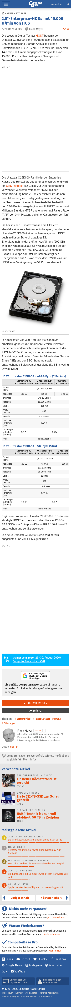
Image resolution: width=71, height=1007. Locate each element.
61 (21, 821)
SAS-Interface (14, 185)
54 (21, 803)
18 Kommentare (36, 702)
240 (21, 786)
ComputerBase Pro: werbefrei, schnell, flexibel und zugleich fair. (37, 757)
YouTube (19, 971)
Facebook (60, 959)
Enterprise (24, 718)
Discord (25, 959)
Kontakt (19, 993)
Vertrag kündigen (10, 996)
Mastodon (55, 965)
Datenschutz (45, 996)
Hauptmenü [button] (6, 4)
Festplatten (42, 718)
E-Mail (37, 730)
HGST (40, 35)
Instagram (35, 965)
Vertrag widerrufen (49, 993)
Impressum (7, 993)
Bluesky (42, 959)
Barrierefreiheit (29, 996)
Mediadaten (31, 993)
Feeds (9, 959)
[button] (68, 4)
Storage (21, 13)
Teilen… (37, 710)
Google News (14, 965)
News (10, 13)
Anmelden (57, 4)
